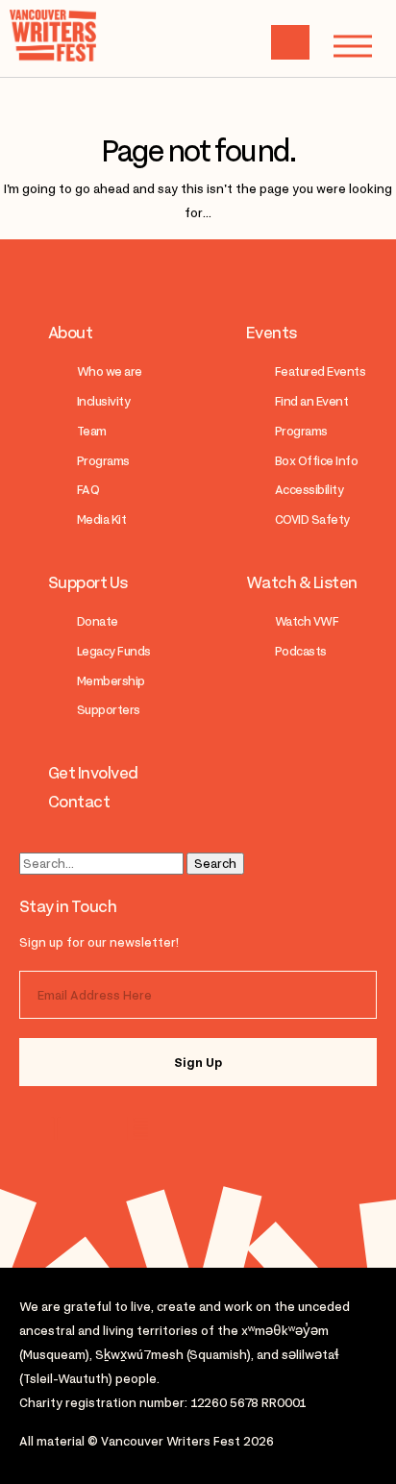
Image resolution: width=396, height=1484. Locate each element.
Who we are (109, 371)
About (70, 332)
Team (92, 431)
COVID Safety (312, 519)
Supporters (108, 710)
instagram (60, 1128)
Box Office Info (316, 461)
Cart (290, 42)
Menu (352, 46)
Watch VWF (306, 621)
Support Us (88, 582)
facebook (136, 1128)
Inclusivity (103, 401)
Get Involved (93, 772)
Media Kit (101, 519)
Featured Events (320, 371)
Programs (103, 461)
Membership (111, 681)
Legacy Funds (114, 651)
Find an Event (311, 401)
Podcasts (301, 651)
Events (271, 332)
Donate (97, 621)
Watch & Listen (302, 582)
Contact (79, 801)
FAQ (88, 490)
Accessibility (309, 490)
